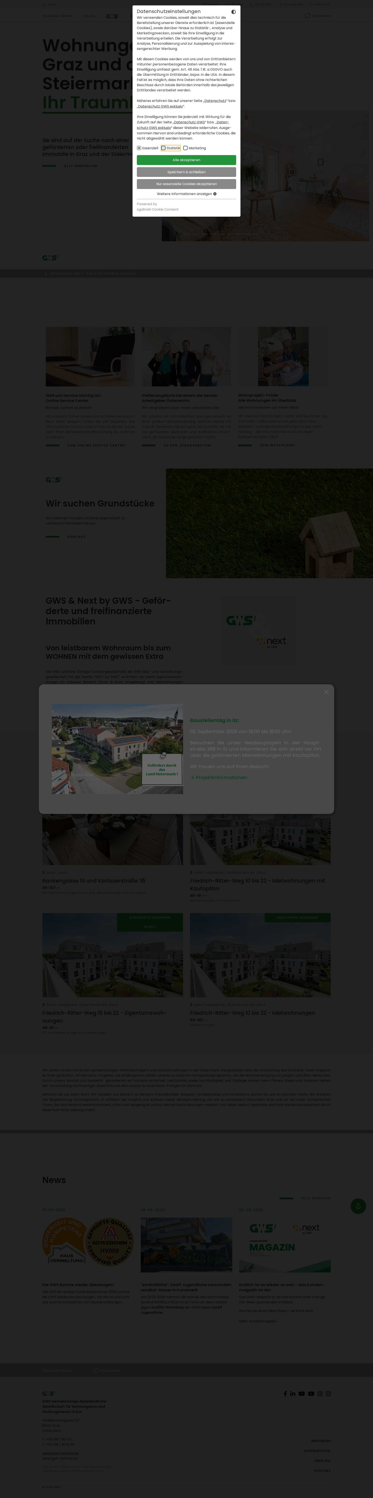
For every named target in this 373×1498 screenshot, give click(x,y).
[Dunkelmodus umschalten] (233, 12)
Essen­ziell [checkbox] (150, 148)
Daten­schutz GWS (189, 122)
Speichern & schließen (186, 172)
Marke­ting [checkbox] (197, 148)
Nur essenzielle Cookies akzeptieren (186, 183)
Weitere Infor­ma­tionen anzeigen (185, 193)
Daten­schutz (215, 100)
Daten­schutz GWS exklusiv (160, 106)
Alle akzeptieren (186, 159)
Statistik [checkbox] (173, 148)
